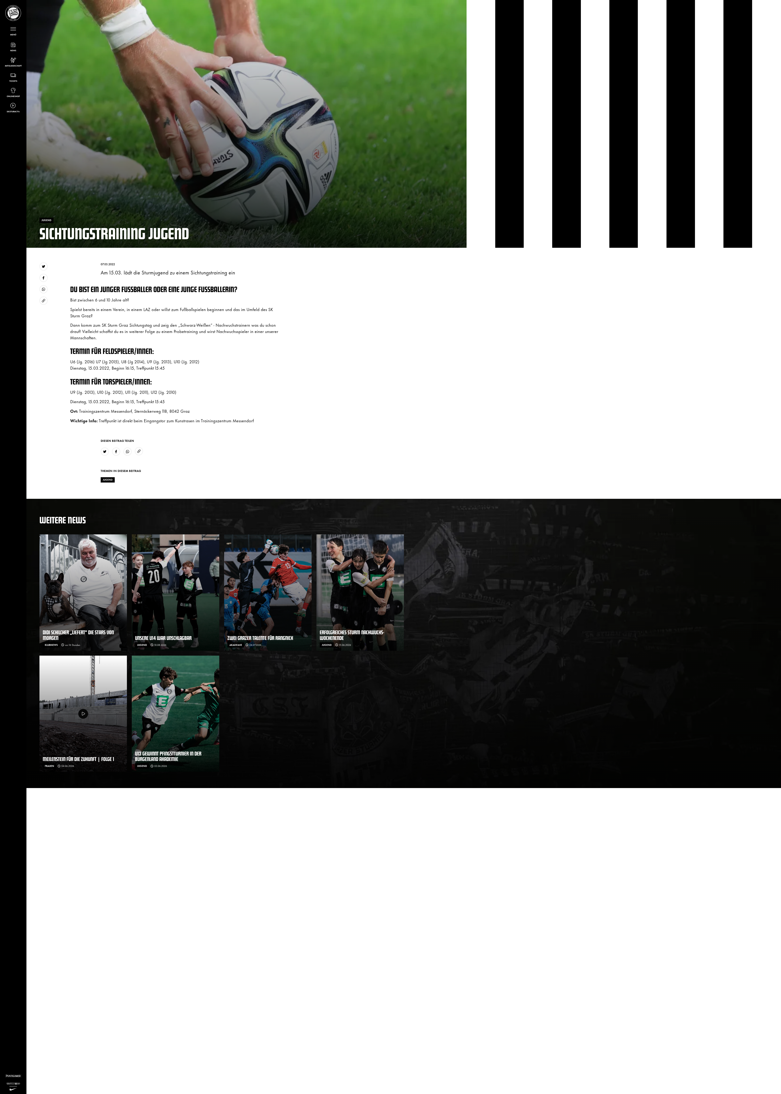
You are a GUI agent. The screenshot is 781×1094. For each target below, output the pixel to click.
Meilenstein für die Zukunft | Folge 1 (78, 759)
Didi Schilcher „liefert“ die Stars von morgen (78, 635)
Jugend (108, 479)
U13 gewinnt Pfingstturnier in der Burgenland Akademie (168, 756)
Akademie (235, 645)
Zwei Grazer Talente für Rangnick (260, 637)
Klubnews (51, 645)
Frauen (49, 766)
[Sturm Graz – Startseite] (13, 13)
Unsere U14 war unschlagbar (163, 637)
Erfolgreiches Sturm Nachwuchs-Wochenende (352, 635)
